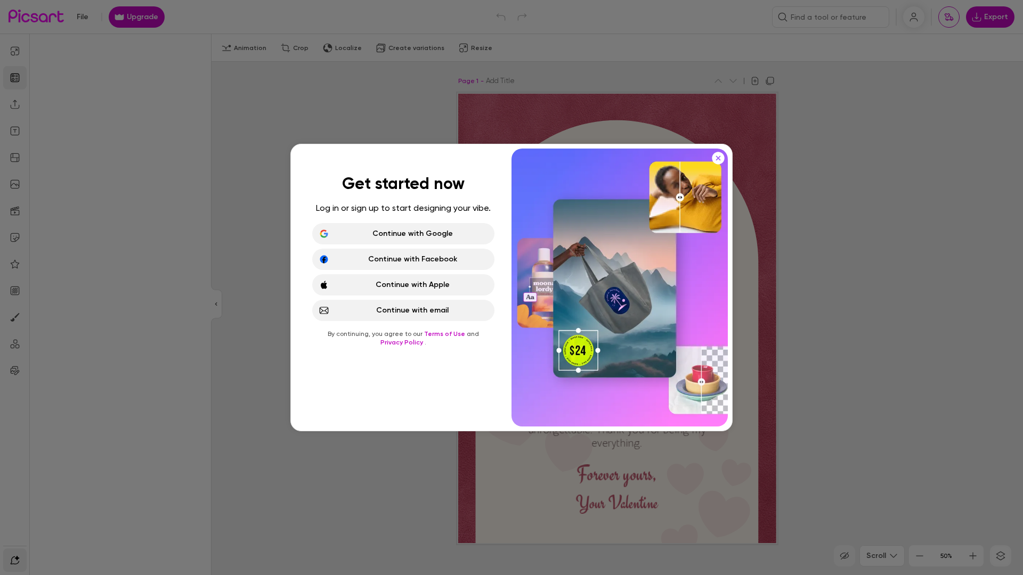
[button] (511, 287)
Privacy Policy (402, 342)
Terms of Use (445, 334)
